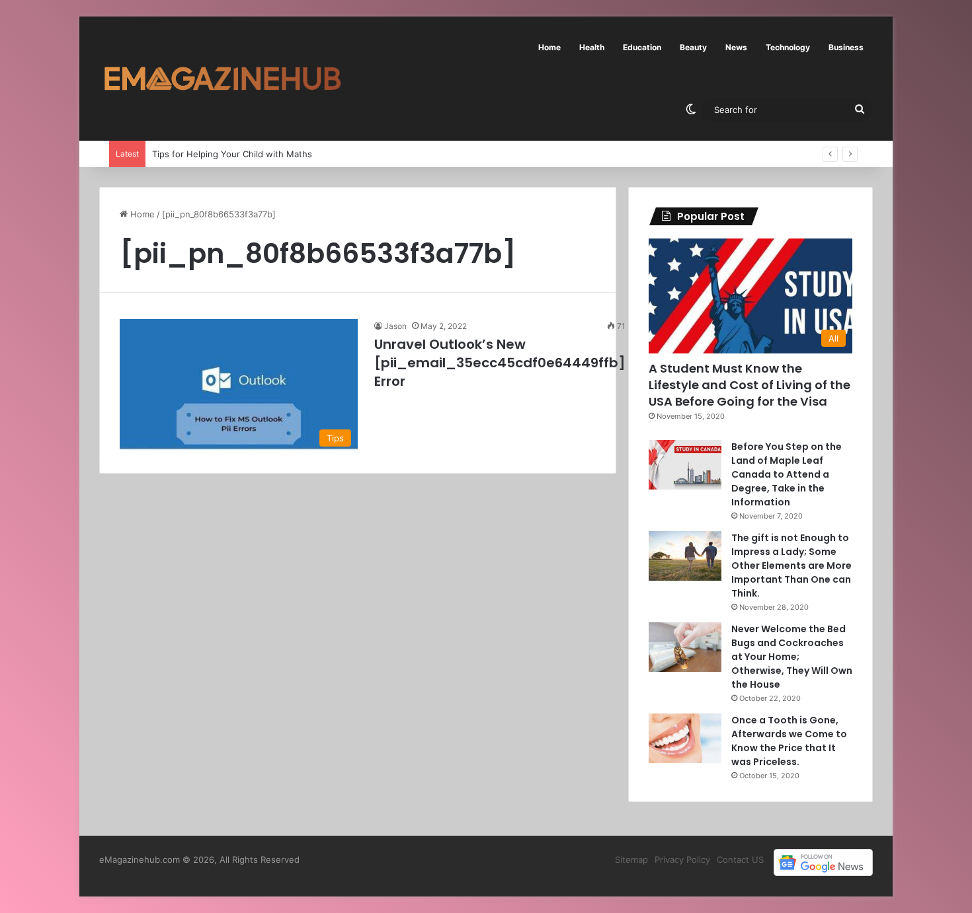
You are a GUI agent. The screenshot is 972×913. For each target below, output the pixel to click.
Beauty (693, 47)
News (736, 47)
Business (846, 47)
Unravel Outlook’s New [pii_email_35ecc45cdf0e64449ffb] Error (500, 362)
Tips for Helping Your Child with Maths (232, 154)
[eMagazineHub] (222, 78)
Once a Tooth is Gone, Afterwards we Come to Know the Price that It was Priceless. (789, 740)
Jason (395, 326)
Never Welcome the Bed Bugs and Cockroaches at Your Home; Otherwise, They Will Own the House (791, 656)
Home (549, 47)
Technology (788, 47)
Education (642, 47)
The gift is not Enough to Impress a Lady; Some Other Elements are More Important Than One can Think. (791, 565)
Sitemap (631, 859)
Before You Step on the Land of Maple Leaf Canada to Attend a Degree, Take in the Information (786, 474)
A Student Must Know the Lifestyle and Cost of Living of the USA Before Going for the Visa (749, 385)
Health (591, 47)
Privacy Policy (682, 859)
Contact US (740, 859)
